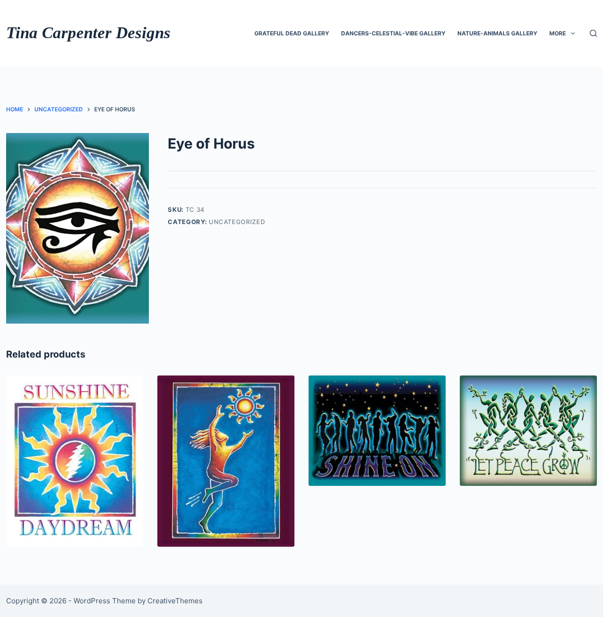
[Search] (593, 33)
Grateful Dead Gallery (291, 33)
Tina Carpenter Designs (88, 33)
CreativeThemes (175, 600)
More (557, 33)
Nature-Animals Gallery (497, 33)
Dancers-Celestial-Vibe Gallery (393, 33)
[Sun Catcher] (225, 460)
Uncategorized (237, 221)
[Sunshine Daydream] (74, 460)
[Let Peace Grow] (528, 430)
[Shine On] (377, 430)
